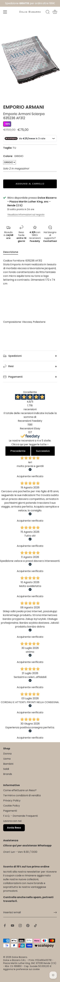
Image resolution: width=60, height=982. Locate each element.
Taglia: (7, 147)
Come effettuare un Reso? (19, 790)
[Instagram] (20, 925)
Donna (7, 753)
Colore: (13, 156)
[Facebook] (4, 925)
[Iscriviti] (55, 912)
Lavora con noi (12, 821)
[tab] (12, 252)
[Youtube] (12, 925)
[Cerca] (47, 12)
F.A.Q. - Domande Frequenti (20, 816)
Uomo (7, 759)
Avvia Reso (14, 827)
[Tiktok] (35, 925)
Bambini (8, 764)
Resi (11, 366)
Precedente (17, 451)
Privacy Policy (11, 800)
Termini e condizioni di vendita (22, 795)
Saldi (6, 769)
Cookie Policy (11, 805)
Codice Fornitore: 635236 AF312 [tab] (29, 291)
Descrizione (10, 252)
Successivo (43, 451)
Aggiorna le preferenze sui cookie (21, 969)
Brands (7, 774)
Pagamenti (15, 377)
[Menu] (5, 11)
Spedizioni (15, 356)
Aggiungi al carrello (30, 183)
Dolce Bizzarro (19, 957)
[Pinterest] (27, 925)
